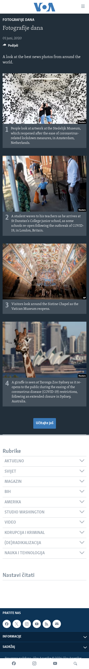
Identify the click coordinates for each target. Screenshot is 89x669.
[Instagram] (34, 663)
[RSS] (47, 624)
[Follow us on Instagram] (27, 624)
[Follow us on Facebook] (7, 624)
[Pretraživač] (75, 663)
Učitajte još (44, 423)
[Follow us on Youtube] (37, 624)
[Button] (10, 47)
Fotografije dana (18, 20)
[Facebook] (14, 663)
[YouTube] (55, 663)
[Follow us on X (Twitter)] (17, 624)
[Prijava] (56, 624)
